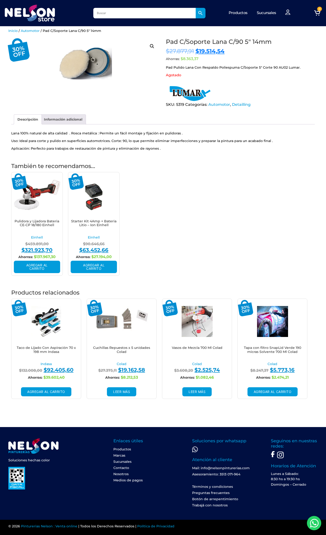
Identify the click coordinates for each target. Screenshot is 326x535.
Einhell (37, 237)
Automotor (30, 31)
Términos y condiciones (212, 486)
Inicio (13, 31)
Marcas (119, 455)
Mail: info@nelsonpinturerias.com (221, 468)
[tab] (28, 119)
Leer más (121, 392)
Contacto (121, 468)
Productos (238, 12)
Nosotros (121, 474)
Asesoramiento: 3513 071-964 (216, 474)
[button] (152, 46)
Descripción (27, 119)
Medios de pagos (128, 480)
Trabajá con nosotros (210, 505)
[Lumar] (190, 93)
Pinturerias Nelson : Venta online (49, 526)
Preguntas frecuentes (211, 493)
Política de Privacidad (155, 526)
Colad (121, 364)
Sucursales (266, 12)
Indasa (46, 364)
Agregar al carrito (37, 266)
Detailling (241, 104)
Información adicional (63, 119)
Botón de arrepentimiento (215, 499)
